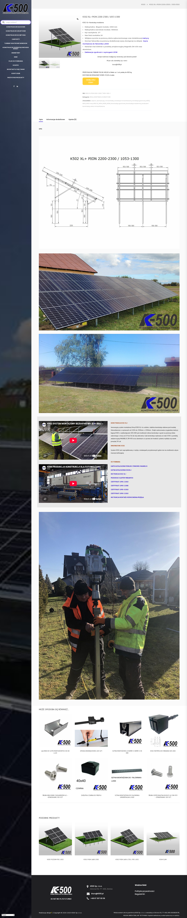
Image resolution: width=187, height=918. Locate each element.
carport (93, 101)
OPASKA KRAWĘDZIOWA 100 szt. (91, 751)
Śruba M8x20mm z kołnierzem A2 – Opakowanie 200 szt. (55, 796)
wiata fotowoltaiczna (97, 106)
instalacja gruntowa (139, 101)
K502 (91, 97)
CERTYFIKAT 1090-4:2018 (119, 489)
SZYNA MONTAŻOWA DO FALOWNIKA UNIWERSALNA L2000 (127, 796)
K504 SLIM (163, 859)
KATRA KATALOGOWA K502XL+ (121, 470)
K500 (143, 4)
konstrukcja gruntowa (118, 103)
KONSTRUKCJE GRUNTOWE (102, 97)
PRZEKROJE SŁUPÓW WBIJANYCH (122, 478)
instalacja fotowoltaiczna (123, 101)
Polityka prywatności (144, 891)
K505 (104, 103)
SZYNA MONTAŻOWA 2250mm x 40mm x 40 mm (127, 752)
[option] (60, 37)
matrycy (145, 38)
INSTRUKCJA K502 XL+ (118, 474)
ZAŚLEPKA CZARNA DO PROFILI (91, 795)
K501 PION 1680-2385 (91, 859)
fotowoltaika (109, 101)
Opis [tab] (41, 119)
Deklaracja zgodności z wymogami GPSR (101, 52)
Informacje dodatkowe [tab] (55, 119)
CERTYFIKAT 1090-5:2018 (119, 493)
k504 (100, 103)
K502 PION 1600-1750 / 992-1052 (127, 859)
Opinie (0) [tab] (73, 119)
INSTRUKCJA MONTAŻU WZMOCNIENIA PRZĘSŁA (127, 497)
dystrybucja (101, 101)
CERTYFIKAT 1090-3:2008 (119, 486)
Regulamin (140, 894)
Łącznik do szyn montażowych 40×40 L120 (55, 752)
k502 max (89, 103)
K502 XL (95, 103)
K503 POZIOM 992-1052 (55, 859)
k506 (108, 103)
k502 (84, 103)
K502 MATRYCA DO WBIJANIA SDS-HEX (163, 751)
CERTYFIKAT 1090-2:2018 (119, 482)
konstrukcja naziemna (133, 103)
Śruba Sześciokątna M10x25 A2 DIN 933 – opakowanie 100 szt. (163, 796)
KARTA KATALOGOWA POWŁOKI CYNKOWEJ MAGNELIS (129, 466)
